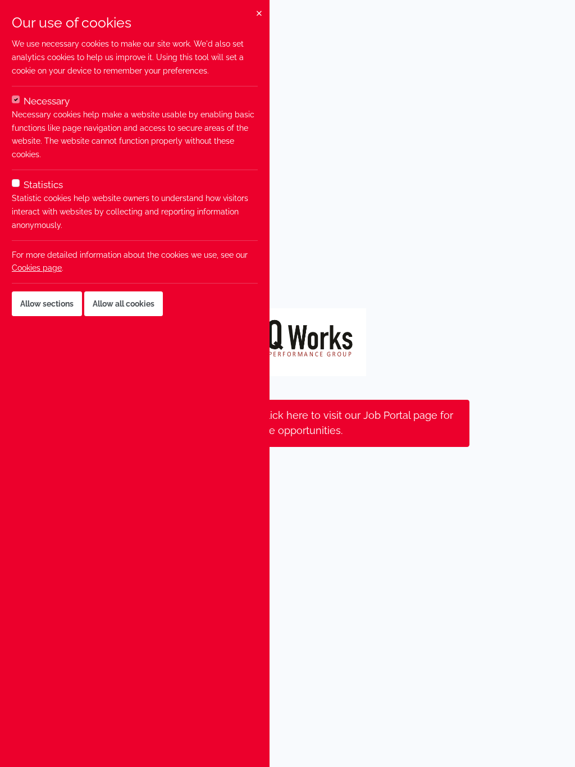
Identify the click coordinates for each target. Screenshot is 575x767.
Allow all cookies (123, 303)
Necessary (47, 101)
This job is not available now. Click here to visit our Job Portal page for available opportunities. (287, 423)
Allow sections (47, 303)
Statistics (43, 184)
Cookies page (37, 267)
